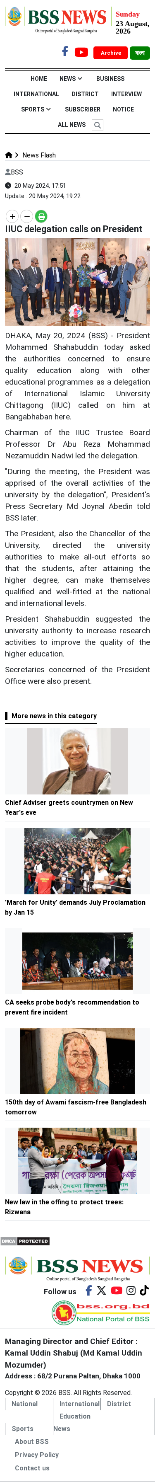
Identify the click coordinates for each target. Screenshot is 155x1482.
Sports (32, 109)
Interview (126, 94)
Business (110, 78)
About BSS (32, 1442)
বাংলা (140, 53)
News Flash (38, 155)
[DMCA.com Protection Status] (25, 1241)
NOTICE (123, 109)
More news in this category (54, 716)
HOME (39, 78)
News (68, 78)
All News (72, 124)
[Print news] (41, 216)
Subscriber (82, 109)
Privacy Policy (37, 1455)
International (36, 94)
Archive (111, 53)
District (85, 94)
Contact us (32, 1468)
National (25, 1404)
